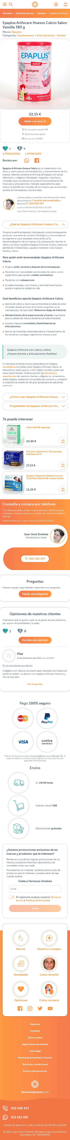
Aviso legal (35, 1051)
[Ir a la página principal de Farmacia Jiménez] (35, 4)
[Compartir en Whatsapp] (26, 161)
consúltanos (9, 367)
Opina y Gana (35, 1037)
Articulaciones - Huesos (51, 35)
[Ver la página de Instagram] (30, 1008)
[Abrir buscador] (11, 4)
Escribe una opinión (35, 640)
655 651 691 (19, 1117)
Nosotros (35, 1024)
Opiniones (21, 1000)
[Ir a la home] (35, 1087)
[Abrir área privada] (56, 4)
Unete (35, 908)
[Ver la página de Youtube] (50, 1008)
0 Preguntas (11, 153)
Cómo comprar (49, 1000)
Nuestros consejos (49, 949)
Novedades (21, 974)
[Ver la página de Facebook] (20, 1008)
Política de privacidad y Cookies (35, 1057)
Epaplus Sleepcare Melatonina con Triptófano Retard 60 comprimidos (45, 477)
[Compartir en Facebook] (36, 161)
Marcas (20, 949)
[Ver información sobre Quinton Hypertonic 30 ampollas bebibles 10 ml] (13, 459)
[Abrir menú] (5, 4)
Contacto (35, 1031)
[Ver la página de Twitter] (40, 1008)
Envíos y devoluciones (35, 1071)
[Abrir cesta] (65, 4)
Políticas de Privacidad (38, 900)
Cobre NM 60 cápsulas (38, 427)
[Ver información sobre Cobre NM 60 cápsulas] (13, 434)
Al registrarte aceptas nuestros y (38, 899)
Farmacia (7, 13)
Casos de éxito (49, 974)
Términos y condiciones (35, 1064)
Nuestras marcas (25, 13)
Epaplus (42, 13)
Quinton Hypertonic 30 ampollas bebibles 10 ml (44, 452)
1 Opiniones (33, 153)
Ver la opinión (35, 684)
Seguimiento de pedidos (35, 1044)
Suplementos (26, 35)
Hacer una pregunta (35, 594)
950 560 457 (36, 203)
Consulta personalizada (45, 200)
